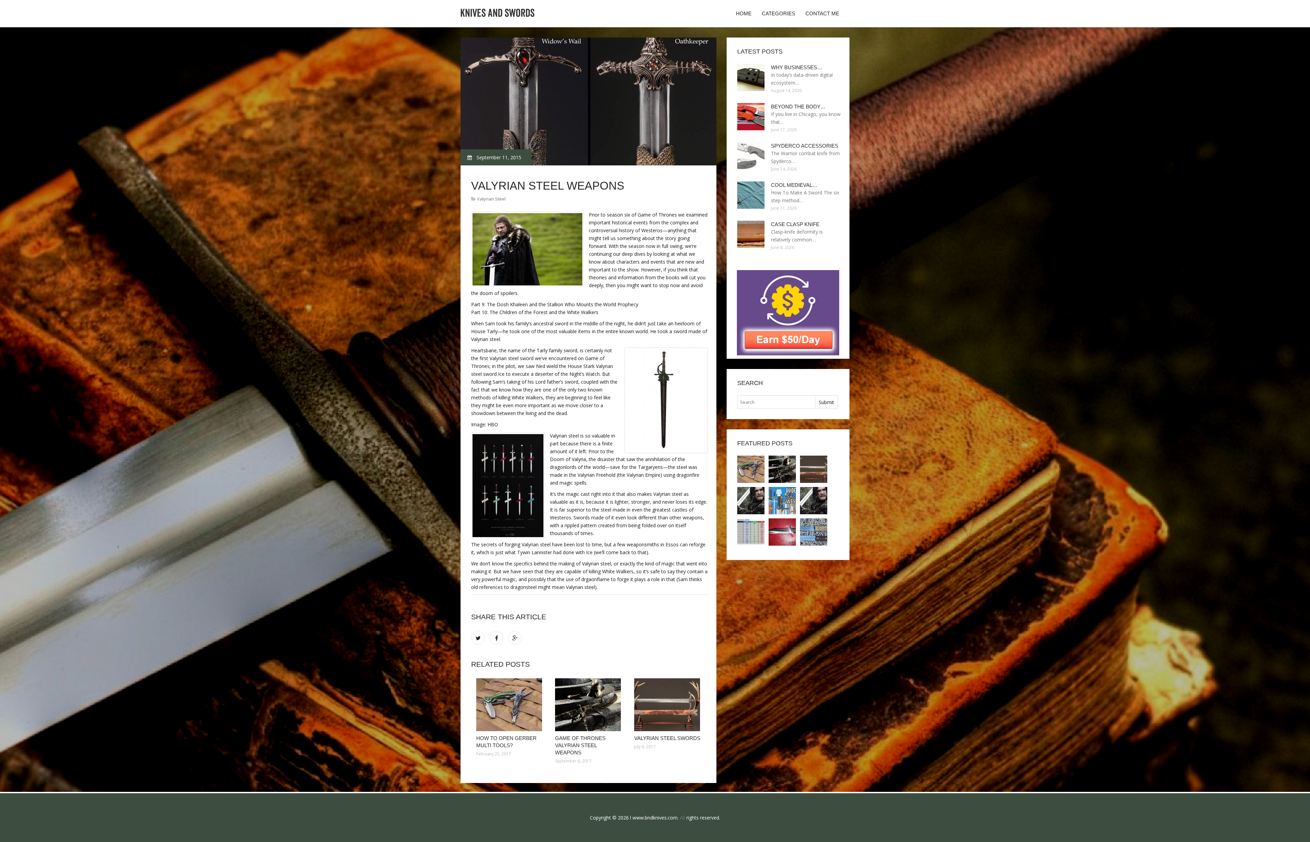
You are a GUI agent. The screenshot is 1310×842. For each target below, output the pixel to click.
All (682, 817)
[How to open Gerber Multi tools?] (510, 704)
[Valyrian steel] (751, 500)
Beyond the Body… (798, 106)
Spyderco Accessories (804, 146)
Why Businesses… (796, 67)
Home (744, 13)
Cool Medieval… (794, 185)
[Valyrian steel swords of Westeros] (782, 500)
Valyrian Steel (491, 199)
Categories (778, 13)
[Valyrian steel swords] (668, 704)
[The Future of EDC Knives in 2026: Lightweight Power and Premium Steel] (782, 532)
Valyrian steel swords (667, 738)
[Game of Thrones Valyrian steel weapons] (589, 704)
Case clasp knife (795, 224)
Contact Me (822, 13)
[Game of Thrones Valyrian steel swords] (813, 500)
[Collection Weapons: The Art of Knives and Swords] (751, 532)
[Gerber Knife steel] (813, 532)
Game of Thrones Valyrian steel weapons (580, 745)
